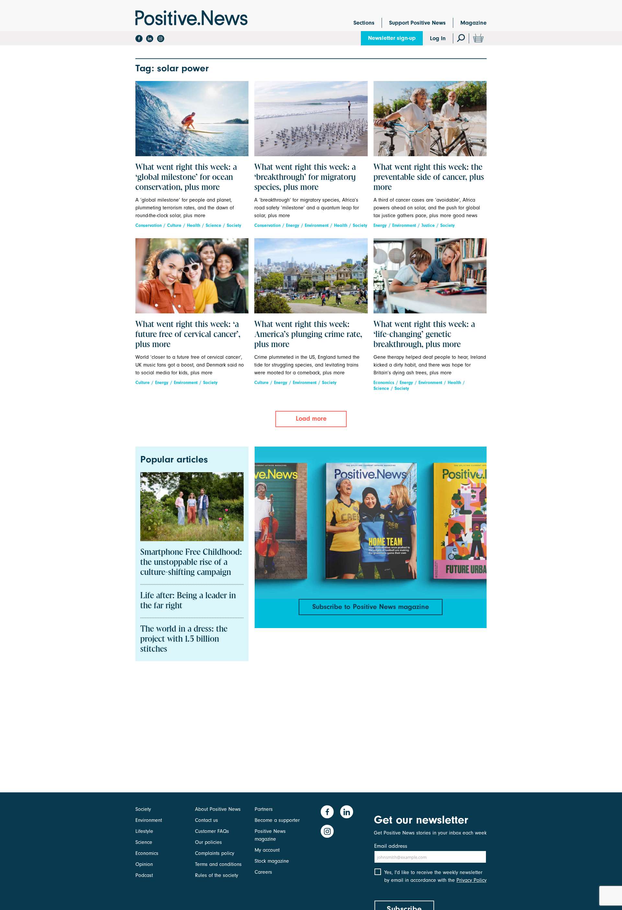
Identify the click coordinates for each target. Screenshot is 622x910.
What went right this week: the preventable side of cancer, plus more (429, 178)
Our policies (208, 842)
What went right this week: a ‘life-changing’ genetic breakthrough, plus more (424, 335)
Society (234, 225)
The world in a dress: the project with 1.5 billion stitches (183, 639)
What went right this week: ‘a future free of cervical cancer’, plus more (187, 335)
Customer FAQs (212, 831)
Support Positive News (417, 22)
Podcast (144, 875)
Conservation (148, 225)
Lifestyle (144, 831)
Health (193, 225)
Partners (264, 809)
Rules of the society (216, 875)
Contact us (206, 820)
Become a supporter (277, 820)
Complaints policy (214, 853)
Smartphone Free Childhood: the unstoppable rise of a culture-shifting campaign (191, 563)
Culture (174, 225)
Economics (384, 382)
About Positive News (218, 809)
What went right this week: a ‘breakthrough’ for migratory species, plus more (305, 178)
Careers (263, 872)
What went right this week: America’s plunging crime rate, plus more (308, 335)
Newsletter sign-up (392, 38)
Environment (316, 225)
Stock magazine (272, 861)
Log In (438, 38)
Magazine (473, 22)
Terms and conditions (218, 864)
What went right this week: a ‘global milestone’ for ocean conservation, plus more (186, 178)
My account (267, 850)
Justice (428, 225)
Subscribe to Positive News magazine (370, 606)
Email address (390, 846)
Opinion (144, 864)
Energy (292, 225)
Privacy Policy (471, 880)
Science (213, 225)
